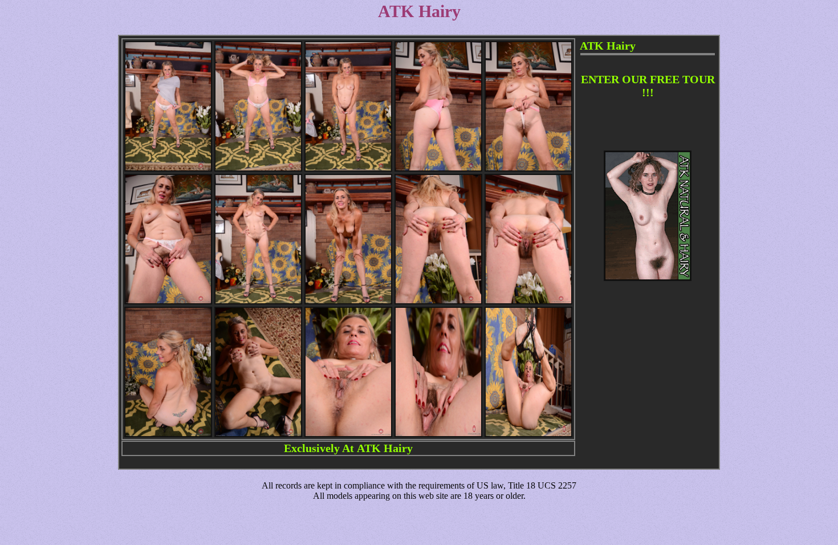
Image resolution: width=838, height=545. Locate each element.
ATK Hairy (385, 448)
